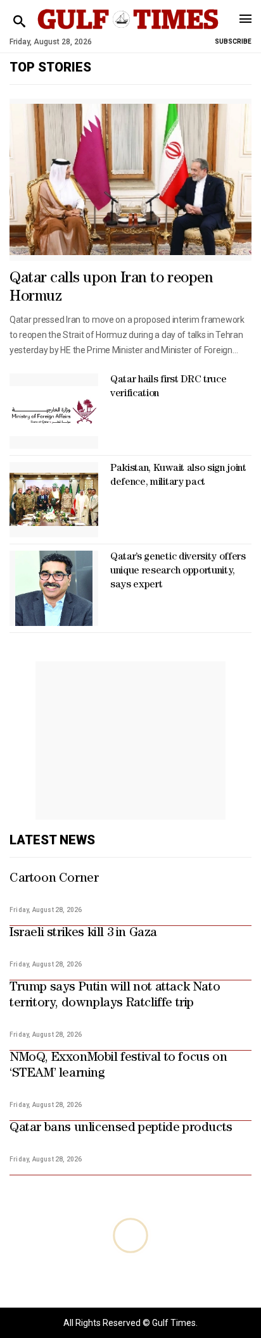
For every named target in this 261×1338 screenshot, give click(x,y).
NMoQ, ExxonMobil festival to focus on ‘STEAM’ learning (118, 1066)
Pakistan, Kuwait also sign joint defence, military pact (178, 476)
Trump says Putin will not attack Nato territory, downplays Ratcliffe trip (115, 996)
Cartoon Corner (54, 879)
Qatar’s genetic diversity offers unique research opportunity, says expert (178, 572)
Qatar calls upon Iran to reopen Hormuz (111, 288)
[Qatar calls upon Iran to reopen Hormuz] (130, 180)
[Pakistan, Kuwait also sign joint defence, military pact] (54, 499)
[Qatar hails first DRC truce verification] (54, 411)
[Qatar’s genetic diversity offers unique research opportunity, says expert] (54, 588)
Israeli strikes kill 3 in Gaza (83, 933)
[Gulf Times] (127, 31)
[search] (19, 22)
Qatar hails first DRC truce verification (168, 387)
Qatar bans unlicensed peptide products (121, 1128)
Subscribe (233, 41)
